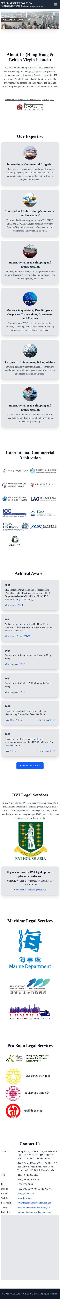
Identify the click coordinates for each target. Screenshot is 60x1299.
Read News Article (13, 720)
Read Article (10, 751)
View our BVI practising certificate (30, 889)
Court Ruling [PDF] (46, 720)
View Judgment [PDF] (15, 664)
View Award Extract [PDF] (17, 636)
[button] (55, 4)
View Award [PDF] (14, 605)
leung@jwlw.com (25, 1193)
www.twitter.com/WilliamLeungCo (33, 1207)
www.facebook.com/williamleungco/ (34, 1202)
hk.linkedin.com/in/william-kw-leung (34, 1212)
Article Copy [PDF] (46, 751)
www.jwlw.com (24, 1198)
